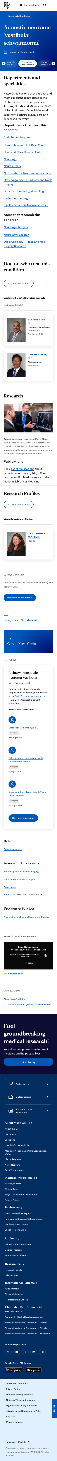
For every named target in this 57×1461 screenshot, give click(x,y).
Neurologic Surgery (16, 227)
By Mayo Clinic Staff (14, 574)
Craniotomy (10, 887)
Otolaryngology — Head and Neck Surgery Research (25, 244)
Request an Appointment (21, 51)
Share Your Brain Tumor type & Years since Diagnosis (27, 793)
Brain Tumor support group (28, 696)
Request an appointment (19, 597)
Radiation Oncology (16, 198)
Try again (28, 963)
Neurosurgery (12, 166)
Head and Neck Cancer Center (23, 152)
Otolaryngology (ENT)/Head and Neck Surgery (28, 182)
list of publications (22, 469)
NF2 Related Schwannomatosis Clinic (28, 173)
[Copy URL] (45, 955)
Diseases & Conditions (19, 15)
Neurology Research (16, 234)
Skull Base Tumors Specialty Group (26, 205)
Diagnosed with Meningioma (23, 727)
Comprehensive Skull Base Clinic (24, 145)
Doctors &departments (27, 63)
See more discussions (23, 817)
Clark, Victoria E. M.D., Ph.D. (36, 535)
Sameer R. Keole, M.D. (36, 321)
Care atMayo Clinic (47, 63)
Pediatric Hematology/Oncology (24, 191)
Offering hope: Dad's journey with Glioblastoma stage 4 (26, 760)
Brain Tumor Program (17, 137)
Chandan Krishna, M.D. (37, 356)
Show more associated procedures (21, 894)
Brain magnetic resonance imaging (21, 871)
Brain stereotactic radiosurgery (19, 879)
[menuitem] (27, 63)
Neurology (10, 159)
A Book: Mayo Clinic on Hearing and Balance (26, 916)
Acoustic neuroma (13, 849)
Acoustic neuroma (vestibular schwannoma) (27, 34)
